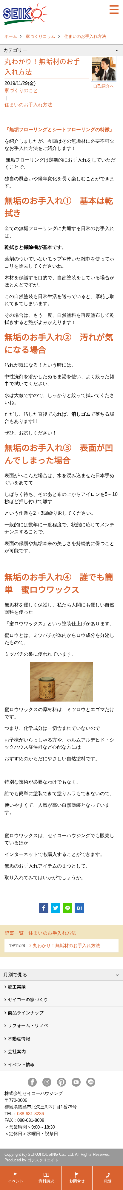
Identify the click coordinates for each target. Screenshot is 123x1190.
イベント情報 (21, 1064)
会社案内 (17, 1051)
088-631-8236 (30, 1113)
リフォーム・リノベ (28, 1025)
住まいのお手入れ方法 (28, 104)
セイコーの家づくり (28, 999)
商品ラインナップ (26, 1012)
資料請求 (46, 1181)
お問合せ (77, 1181)
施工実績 (17, 986)
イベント (15, 1181)
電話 (108, 1181)
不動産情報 (19, 1038)
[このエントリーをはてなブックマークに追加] (79, 908)
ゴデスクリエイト (43, 1160)
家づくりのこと (21, 90)
